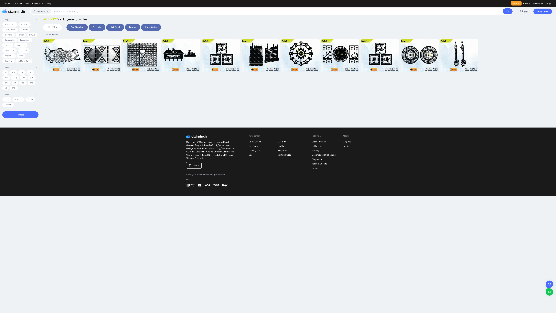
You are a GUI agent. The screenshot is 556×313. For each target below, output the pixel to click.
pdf (31, 78)
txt (15, 83)
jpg (23, 83)
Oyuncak (23, 50)
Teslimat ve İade (319, 163)
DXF (27, 3)
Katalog (526, 3)
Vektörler (18, 3)
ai (5, 72)
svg (15, 78)
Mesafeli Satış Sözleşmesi (324, 155)
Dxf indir (24, 30)
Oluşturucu (317, 159)
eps (13, 72)
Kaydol (346, 146)
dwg (6, 83)
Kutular (32, 35)
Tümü (7, 99)
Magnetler (21, 45)
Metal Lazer (9, 50)
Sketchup (8, 61)
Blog (49, 3)
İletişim (549, 3)
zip (23, 78)
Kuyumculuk (10, 40)
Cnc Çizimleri (10, 30)
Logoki (189, 180)
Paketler (516, 3)
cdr (22, 72)
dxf (30, 72)
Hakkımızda (538, 3)
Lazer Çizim (25, 40)
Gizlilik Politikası (319, 141)
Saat (21, 56)
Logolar (8, 45)
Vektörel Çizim (24, 61)
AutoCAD (24, 24)
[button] (20, 19)
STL (13, 88)
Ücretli (30, 99)
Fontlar (21, 35)
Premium (18, 99)
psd (6, 78)
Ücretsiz (8, 105)
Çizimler (7, 3)
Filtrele (20, 114)
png (31, 83)
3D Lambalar (10, 24)
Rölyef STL (9, 56)
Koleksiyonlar (38, 3)
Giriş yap (524, 11)
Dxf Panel (8, 35)
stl (6, 88)
